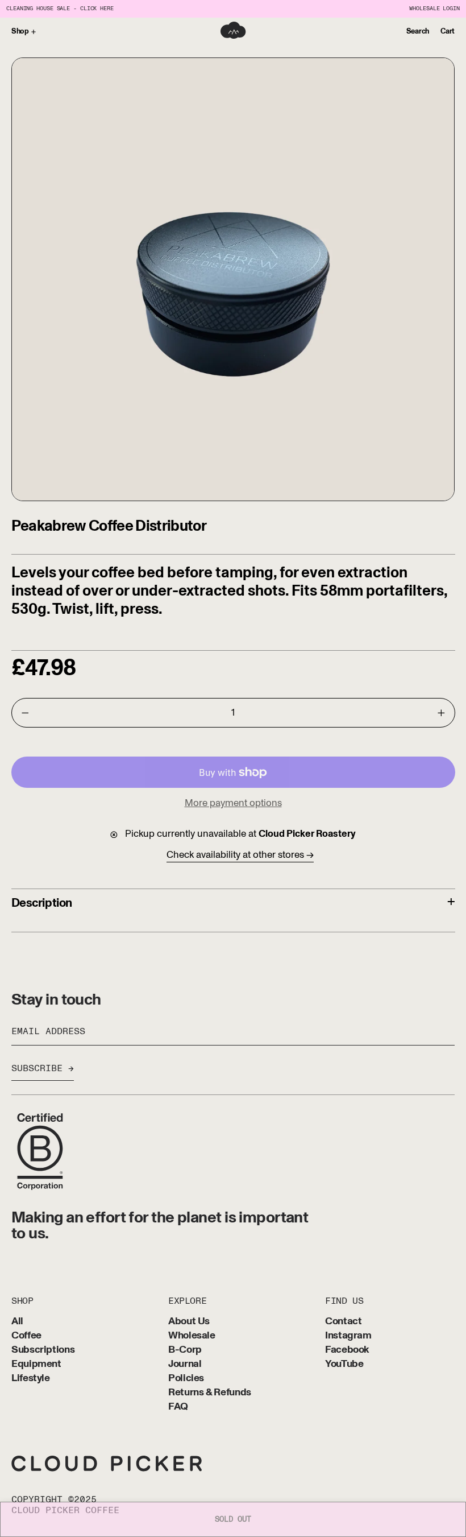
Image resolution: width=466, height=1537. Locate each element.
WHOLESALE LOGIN (434, 9)
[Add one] (441, 712)
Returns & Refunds (209, 1392)
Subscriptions (42, 1350)
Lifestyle (30, 1378)
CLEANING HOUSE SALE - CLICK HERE (60, 9)
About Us (189, 1321)
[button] (417, 32)
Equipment (36, 1364)
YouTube (344, 1364)
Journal (184, 1364)
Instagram (348, 1336)
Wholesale (191, 1336)
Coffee (26, 1336)
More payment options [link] (233, 803)
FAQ (178, 1407)
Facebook (347, 1350)
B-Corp (185, 1350)
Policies (186, 1378)
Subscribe (37, 1068)
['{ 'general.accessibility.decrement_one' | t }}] (25, 712)
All (17, 1321)
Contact (343, 1321)
